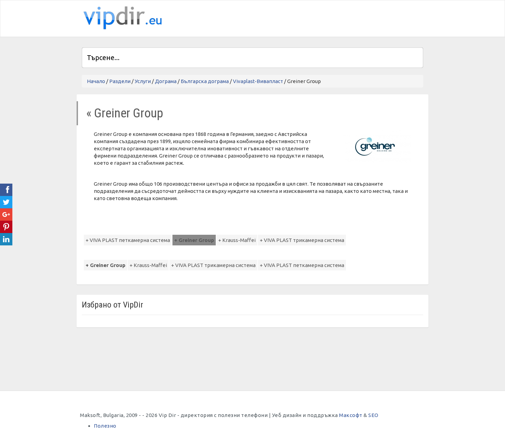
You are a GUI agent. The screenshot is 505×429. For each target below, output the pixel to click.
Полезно (105, 426)
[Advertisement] (342, 17)
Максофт (350, 415)
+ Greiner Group (194, 240)
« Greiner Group (124, 113)
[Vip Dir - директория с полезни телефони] (121, 18)
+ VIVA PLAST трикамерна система (302, 240)
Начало (96, 81)
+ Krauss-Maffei (237, 240)
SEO (373, 415)
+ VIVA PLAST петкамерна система (128, 240)
